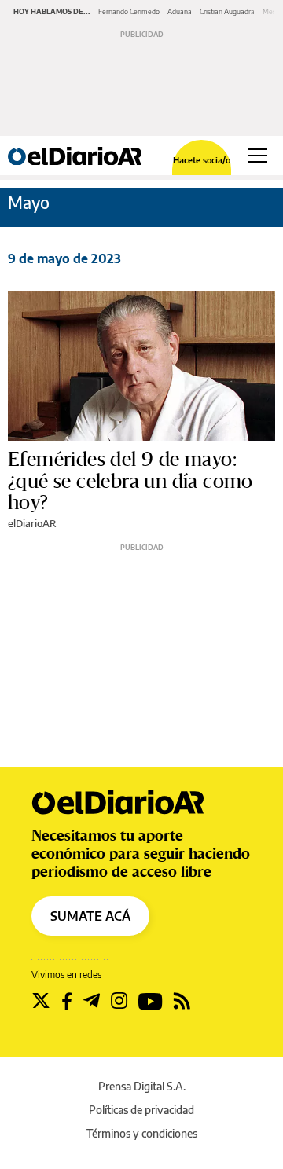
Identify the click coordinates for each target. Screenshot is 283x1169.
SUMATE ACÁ (90, 916)
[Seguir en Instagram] (119, 1000)
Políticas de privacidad (141, 1109)
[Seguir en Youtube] (150, 1001)
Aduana (179, 11)
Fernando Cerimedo (129, 11)
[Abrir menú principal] (257, 155)
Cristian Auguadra (227, 11)
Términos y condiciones (141, 1133)
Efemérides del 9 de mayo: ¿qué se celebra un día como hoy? (130, 481)
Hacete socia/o (201, 160)
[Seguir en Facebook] (66, 1001)
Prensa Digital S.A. (142, 1086)
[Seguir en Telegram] (91, 1000)
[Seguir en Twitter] (40, 1000)
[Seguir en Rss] (182, 1000)
